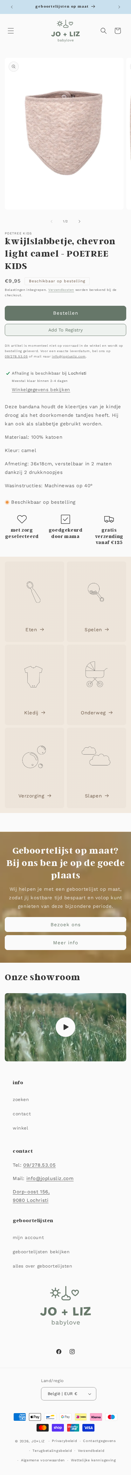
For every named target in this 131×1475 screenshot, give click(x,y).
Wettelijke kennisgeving (93, 1460)
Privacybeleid (64, 1441)
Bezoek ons (66, 924)
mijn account (28, 1237)
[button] (11, 31)
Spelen (93, 630)
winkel (20, 1128)
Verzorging (31, 796)
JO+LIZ (38, 1441)
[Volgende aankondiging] (119, 7)
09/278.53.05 (16, 356)
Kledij (31, 713)
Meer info (65, 942)
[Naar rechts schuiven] (79, 221)
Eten (31, 630)
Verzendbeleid (91, 1451)
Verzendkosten (61, 290)
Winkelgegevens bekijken (41, 389)
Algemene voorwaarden (43, 1460)
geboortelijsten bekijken (41, 1251)
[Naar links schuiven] (52, 221)
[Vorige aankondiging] (12, 7)
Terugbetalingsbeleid (52, 1451)
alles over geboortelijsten (42, 1265)
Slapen (93, 796)
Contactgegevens (99, 1441)
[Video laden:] (65, 1027)
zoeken (21, 1099)
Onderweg (93, 713)
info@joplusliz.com (69, 356)
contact (22, 1113)
